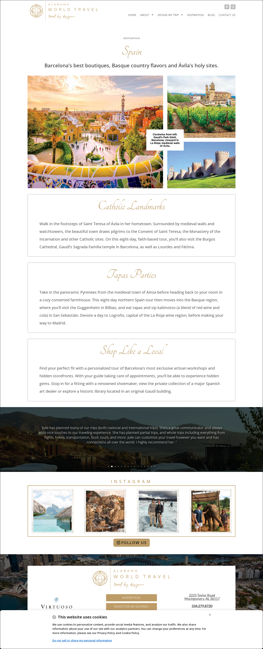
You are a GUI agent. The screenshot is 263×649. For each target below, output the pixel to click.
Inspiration (195, 15)
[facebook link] (226, 6)
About (144, 15)
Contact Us (227, 15)
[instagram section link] (131, 511)
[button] (108, 466)
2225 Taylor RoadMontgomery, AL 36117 (202, 597)
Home (132, 15)
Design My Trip (168, 15)
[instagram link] (233, 6)
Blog (211, 15)
